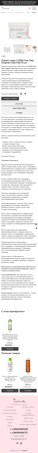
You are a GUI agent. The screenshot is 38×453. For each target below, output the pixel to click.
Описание (19, 104)
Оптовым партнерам (10, 410)
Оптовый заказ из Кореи (9, 413)
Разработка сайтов (19, 450)
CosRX (3, 56)
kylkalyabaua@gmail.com (19, 439)
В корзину (10, 349)
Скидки (10, 422)
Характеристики (19, 108)
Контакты (10, 416)
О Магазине (9, 407)
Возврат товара (28, 421)
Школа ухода (10, 419)
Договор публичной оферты (28, 424)
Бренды (10, 426)
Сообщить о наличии (10, 98)
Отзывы (19, 113)
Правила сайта (28, 418)
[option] (7, 49)
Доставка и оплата (28, 407)
